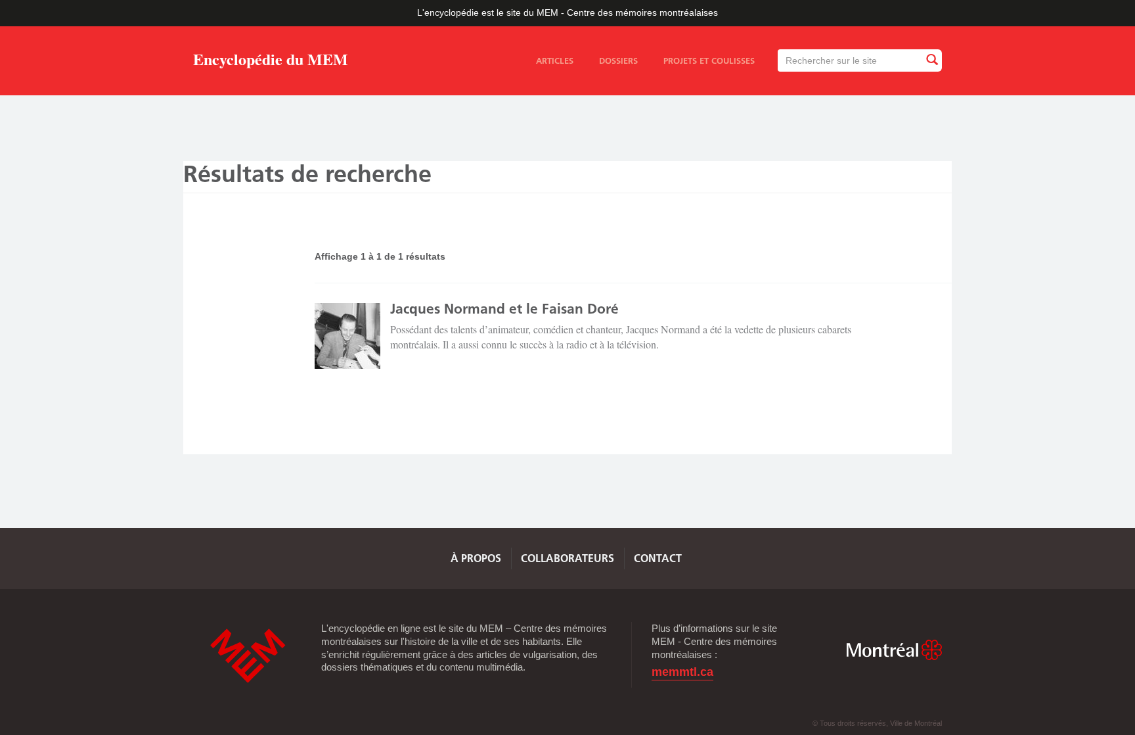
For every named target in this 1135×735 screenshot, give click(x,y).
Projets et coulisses (709, 60)
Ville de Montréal (894, 649)
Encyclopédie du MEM (270, 61)
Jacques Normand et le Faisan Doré (504, 308)
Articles (554, 60)
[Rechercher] (931, 60)
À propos (476, 558)
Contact (658, 558)
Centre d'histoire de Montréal (247, 656)
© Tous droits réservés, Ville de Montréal (877, 723)
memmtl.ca (682, 672)
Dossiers (618, 60)
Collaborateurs (567, 558)
